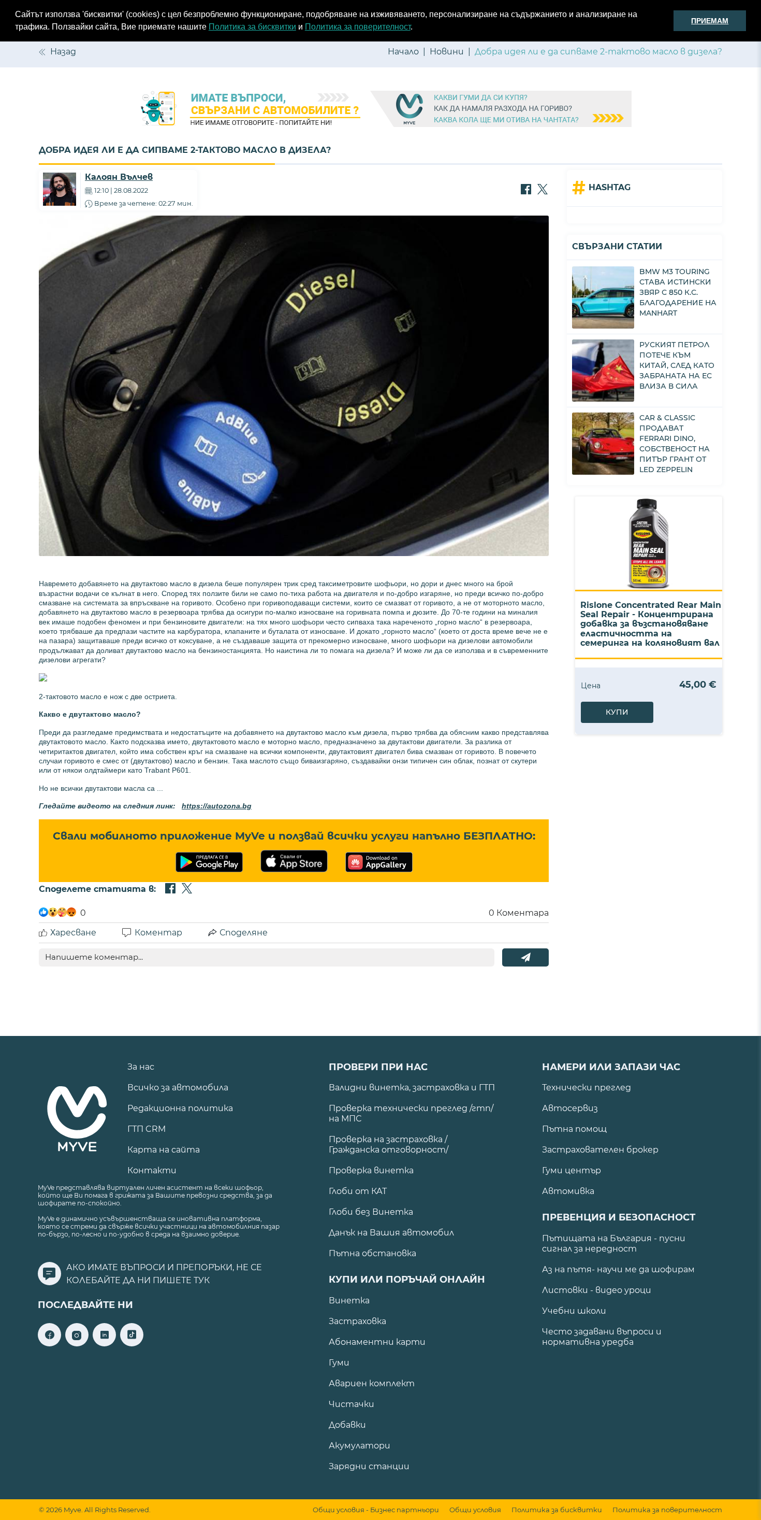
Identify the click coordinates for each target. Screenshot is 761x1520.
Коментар (158, 932)
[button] (416, 28)
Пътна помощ (574, 1129)
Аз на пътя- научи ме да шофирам (618, 1269)
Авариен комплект (372, 1383)
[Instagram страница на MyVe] (77, 1343)
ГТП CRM (146, 1129)
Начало (403, 51)
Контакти (152, 1170)
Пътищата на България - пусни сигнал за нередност (613, 1243)
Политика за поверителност (358, 26)
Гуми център (571, 1170)
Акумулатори (359, 1446)
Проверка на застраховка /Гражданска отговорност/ (388, 1144)
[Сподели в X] (542, 190)
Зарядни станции (369, 1466)
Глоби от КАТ (358, 1191)
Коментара (519, 913)
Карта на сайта (163, 1150)
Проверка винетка (371, 1170)
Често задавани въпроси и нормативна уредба (602, 1337)
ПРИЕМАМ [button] (709, 21)
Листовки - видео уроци (596, 1290)
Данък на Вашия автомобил (391, 1233)
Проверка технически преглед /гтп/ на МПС (411, 1113)
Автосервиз (570, 1108)
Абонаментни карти (377, 1342)
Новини (447, 51)
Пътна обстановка (372, 1253)
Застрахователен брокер (600, 1150)
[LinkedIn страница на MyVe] (104, 1343)
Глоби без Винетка (371, 1212)
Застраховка (357, 1321)
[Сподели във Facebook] (526, 190)
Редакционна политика (180, 1108)
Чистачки (351, 1404)
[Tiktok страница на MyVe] (131, 1343)
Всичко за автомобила (177, 1087)
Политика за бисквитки (252, 26)
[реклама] (380, 110)
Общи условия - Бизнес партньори (376, 1510)
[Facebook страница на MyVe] (49, 1343)
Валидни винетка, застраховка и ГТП (412, 1087)
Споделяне (243, 932)
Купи (617, 712)
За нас (140, 1067)
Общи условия (475, 1510)
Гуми (339, 1363)
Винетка (349, 1300)
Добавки (347, 1425)
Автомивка (568, 1191)
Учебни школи (574, 1311)
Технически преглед (586, 1087)
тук (202, 1280)
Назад (63, 51)
